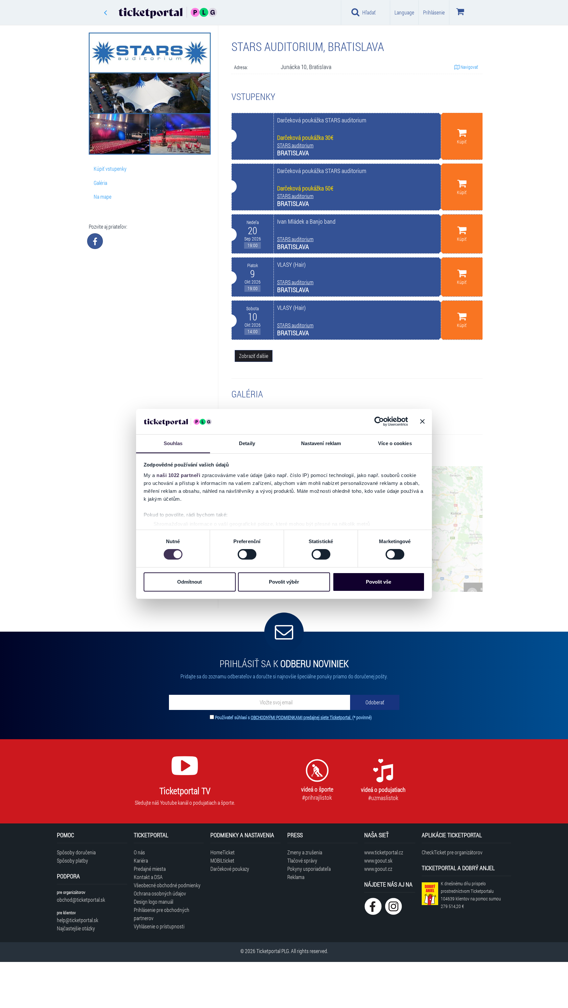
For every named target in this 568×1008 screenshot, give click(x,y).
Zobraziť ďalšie (253, 355)
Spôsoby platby (72, 860)
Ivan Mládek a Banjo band (306, 221)
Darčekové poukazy (229, 868)
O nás (139, 852)
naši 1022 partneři (178, 475)
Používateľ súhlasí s (293, 717)
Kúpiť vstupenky (110, 168)
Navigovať (469, 67)
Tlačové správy (302, 860)
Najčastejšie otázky (76, 928)
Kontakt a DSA (148, 876)
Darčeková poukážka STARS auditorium (321, 120)
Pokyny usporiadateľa (309, 868)
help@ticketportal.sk (77, 920)
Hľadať (369, 12)
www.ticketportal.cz (383, 852)
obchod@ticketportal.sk (81, 899)
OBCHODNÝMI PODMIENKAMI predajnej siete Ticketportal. (301, 717)
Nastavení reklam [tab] (321, 443)
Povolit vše (378, 582)
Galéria (100, 182)
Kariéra (141, 860)
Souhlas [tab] (173, 443)
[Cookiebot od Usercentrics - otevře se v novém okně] (379, 421)
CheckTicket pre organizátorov (452, 852)
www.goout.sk (378, 860)
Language (404, 12)
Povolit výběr (284, 582)
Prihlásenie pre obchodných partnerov (161, 913)
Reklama (295, 876)
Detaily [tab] (247, 443)
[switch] (247, 554)
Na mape (102, 196)
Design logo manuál (153, 901)
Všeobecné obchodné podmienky (167, 885)
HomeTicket (222, 852)
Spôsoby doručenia (76, 852)
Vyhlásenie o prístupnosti (159, 926)
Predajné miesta (150, 868)
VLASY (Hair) (291, 264)
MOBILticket (222, 860)
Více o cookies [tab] (395, 443)
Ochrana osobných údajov (160, 893)
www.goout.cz (378, 868)
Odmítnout (189, 582)
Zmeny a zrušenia (304, 852)
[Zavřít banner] (422, 421)
